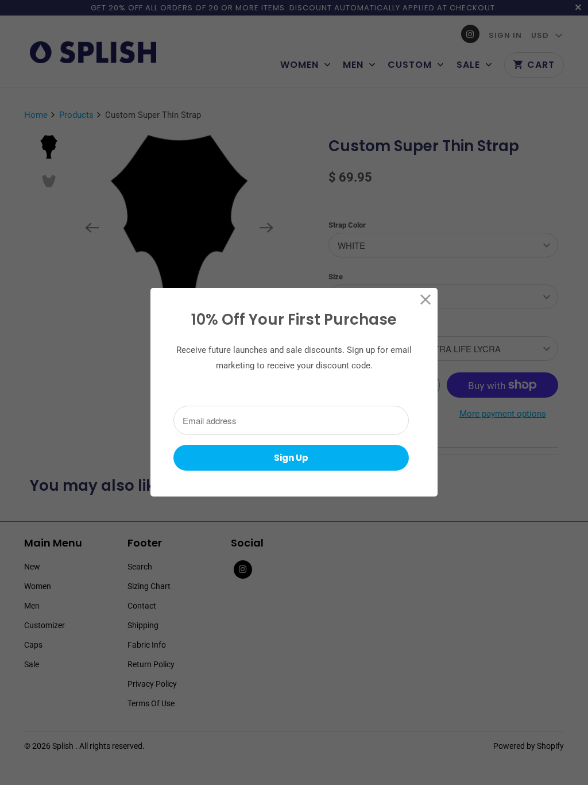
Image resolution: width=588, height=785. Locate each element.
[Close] (426, 300)
